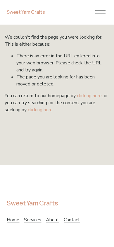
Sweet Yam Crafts (26, 12)
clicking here (89, 95)
